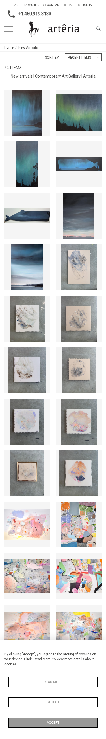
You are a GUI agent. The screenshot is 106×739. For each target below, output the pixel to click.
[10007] (11, 559)
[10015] (63, 198)
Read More (53, 682)
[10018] (11, 147)
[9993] (63, 404)
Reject (53, 702)
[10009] (11, 507)
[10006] (63, 559)
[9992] (11, 456)
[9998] (11, 301)
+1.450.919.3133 (34, 13)
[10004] (63, 610)
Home (9, 47)
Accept (53, 723)
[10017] (63, 147)
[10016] (11, 198)
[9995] (63, 353)
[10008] (63, 507)
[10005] (11, 610)
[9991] (63, 456)
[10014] (11, 250)
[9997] (63, 301)
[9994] (11, 404)
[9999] (63, 250)
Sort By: (52, 58)
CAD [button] (15, 4)
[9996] (11, 353)
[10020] (63, 95)
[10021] (11, 95)
